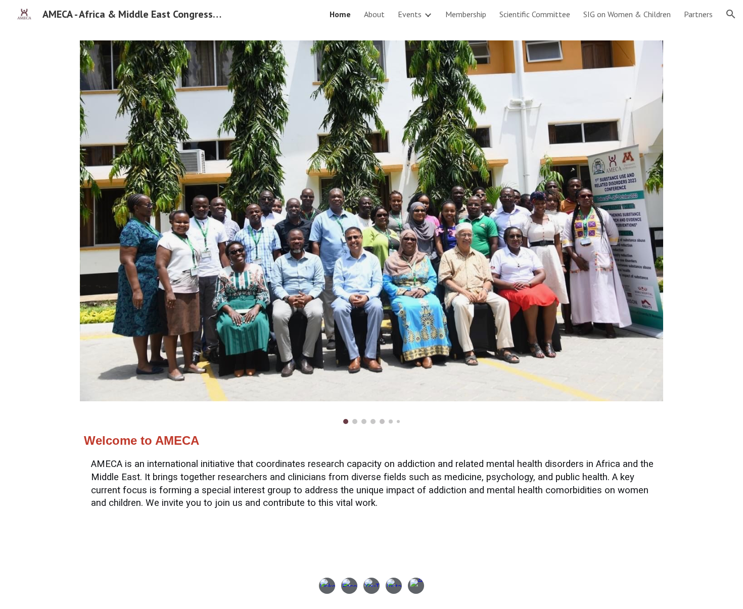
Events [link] (410, 14)
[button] (731, 14)
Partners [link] (698, 14)
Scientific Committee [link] (534, 14)
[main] (371, 471)
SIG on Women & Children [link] (627, 14)
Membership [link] (465, 14)
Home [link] (340, 14)
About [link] (374, 14)
